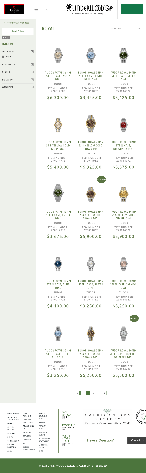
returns (27, 432)
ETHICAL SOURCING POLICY (43, 416)
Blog (41, 451)
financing (27, 440)
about (10, 451)
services (27, 436)
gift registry (13, 441)
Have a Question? (100, 440)
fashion (10, 423)
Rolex (10, 437)
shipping (42, 422)
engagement (13, 413)
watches (11, 433)
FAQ (24, 443)
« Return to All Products (16, 22)
